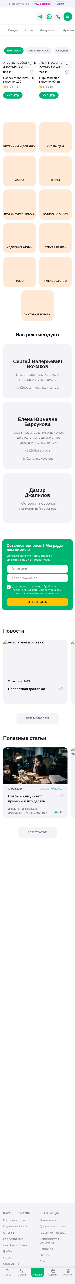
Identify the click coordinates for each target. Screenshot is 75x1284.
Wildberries (42, 3)
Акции (29, 30)
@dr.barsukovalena (40, 458)
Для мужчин (15, 813)
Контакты (46, 1248)
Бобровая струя (14, 1220)
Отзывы (45, 1255)
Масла (7, 1257)
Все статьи (38, 832)
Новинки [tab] (14, 50)
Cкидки (13, 30)
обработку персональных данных (34, 588)
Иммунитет (47, 30)
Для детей (14, 809)
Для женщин (29, 809)
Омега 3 (8, 1232)
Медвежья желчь (15, 1226)
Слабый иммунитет (35, 813)
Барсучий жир (13, 1238)
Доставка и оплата (53, 1226)
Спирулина (11, 1263)
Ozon (60, 3)
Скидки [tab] (62, 50)
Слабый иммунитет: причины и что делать (26, 799)
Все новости (37, 718)
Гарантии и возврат (54, 1232)
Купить (12, 95)
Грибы (7, 1251)
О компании (48, 1220)
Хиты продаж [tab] (38, 50)
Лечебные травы (15, 1245)
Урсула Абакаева (51, 788)
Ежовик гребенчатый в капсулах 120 (18, 79)
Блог (43, 1261)
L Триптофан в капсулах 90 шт (49, 79)
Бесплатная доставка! (26, 689)
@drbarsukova (39, 450)
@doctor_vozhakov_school (39, 387)
